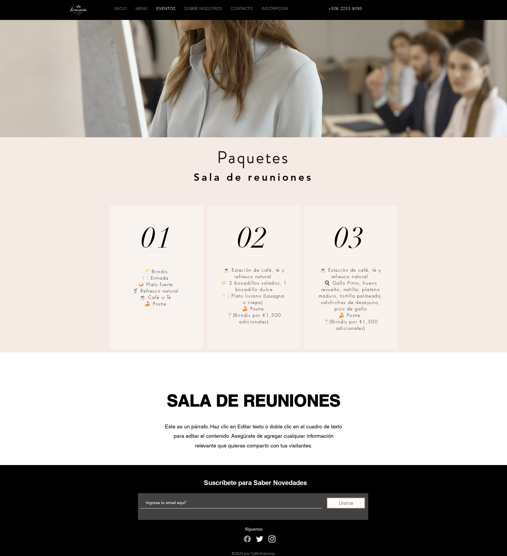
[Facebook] (247, 539)
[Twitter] (259, 539)
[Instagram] (272, 539)
